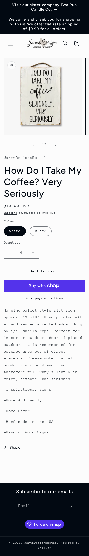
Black (40, 231)
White (15, 231)
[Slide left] (33, 144)
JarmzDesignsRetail (41, 542)
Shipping (10, 212)
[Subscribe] (70, 506)
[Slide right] (55, 144)
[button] (10, 43)
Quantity (12, 242)
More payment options (44, 298)
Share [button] (15, 447)
